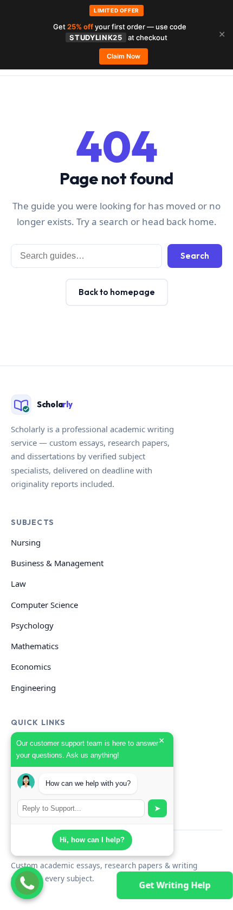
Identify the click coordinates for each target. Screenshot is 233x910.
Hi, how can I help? (92, 840)
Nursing (26, 542)
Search (194, 256)
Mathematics (35, 645)
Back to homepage (117, 292)
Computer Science (44, 604)
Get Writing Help (175, 885)
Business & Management (57, 562)
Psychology (32, 625)
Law (18, 583)
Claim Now (123, 56)
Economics (31, 666)
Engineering (33, 687)
